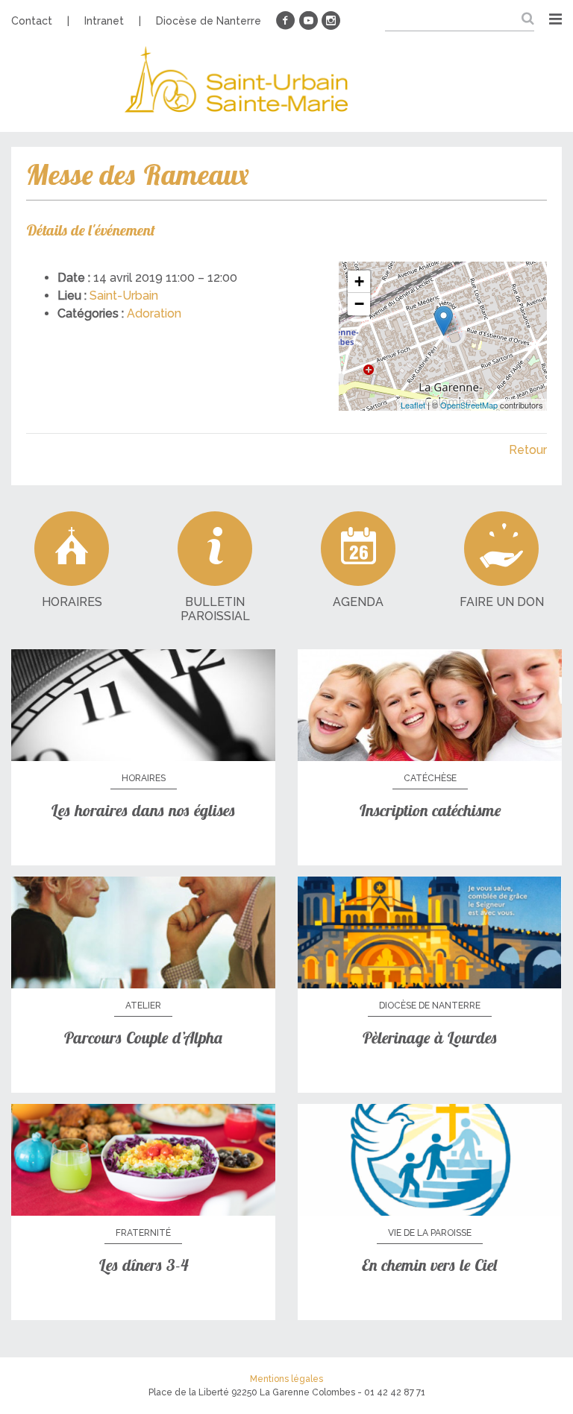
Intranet (104, 21)
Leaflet (413, 405)
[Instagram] (330, 21)
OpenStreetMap (469, 405)
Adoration (154, 313)
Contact (31, 21)
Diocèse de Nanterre (208, 21)
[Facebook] (285, 21)
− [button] (359, 303)
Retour (528, 450)
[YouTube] (308, 21)
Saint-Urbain (124, 295)
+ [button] (359, 281)
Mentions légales (286, 1379)
